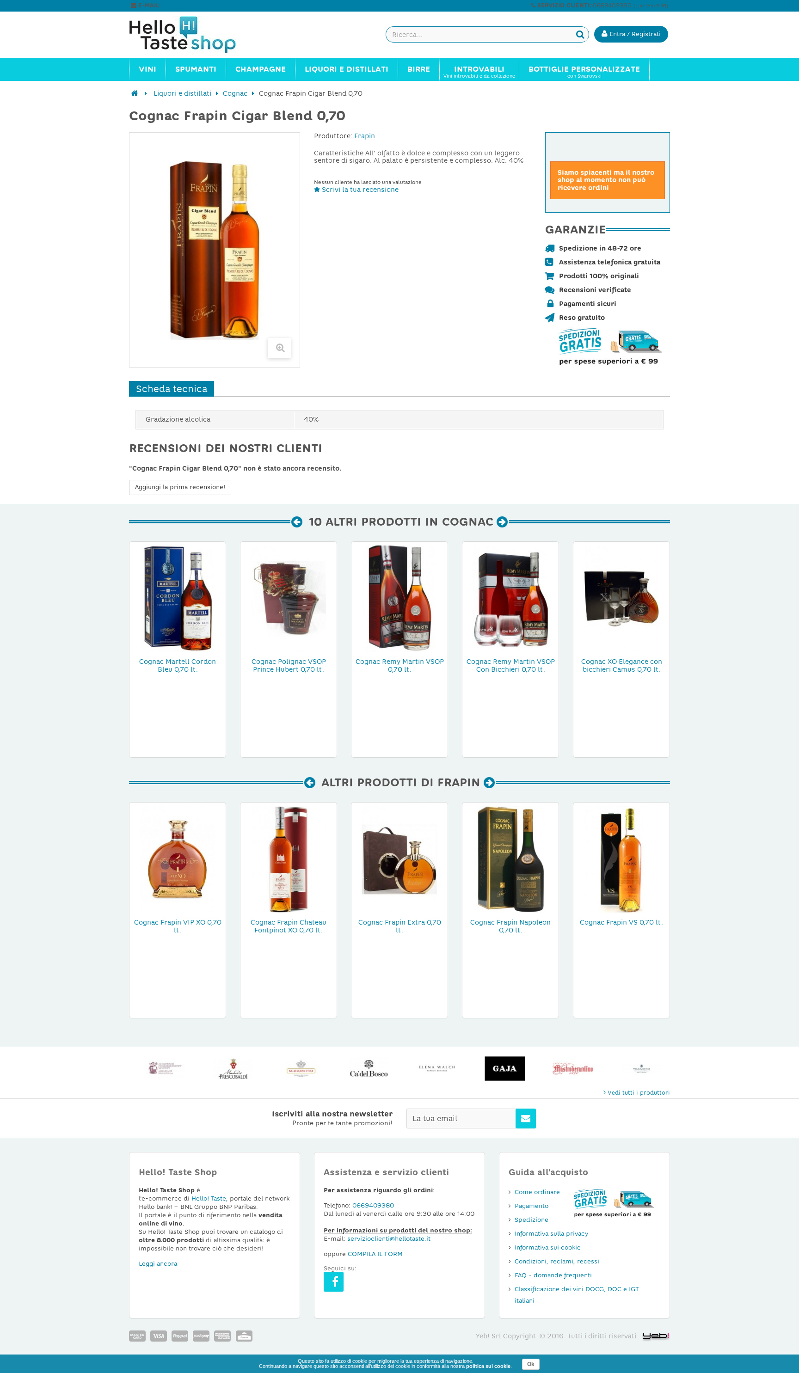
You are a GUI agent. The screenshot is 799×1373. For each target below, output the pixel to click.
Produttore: (333, 136)
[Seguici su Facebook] (334, 1281)
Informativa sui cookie (548, 1247)
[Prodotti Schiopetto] (299, 1068)
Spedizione (531, 1219)
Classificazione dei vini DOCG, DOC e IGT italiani (577, 1295)
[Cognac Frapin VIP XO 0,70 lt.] (177, 859)
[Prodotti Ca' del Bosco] (367, 1068)
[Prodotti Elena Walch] (435, 1068)
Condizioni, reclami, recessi (557, 1261)
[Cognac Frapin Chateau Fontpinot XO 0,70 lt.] (288, 859)
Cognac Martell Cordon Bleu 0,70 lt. (177, 665)
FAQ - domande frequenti (553, 1275)
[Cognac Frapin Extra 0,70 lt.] (399, 859)
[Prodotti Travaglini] (639, 1068)
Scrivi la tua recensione (359, 189)
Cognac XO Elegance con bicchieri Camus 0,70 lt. (621, 665)
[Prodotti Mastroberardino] (571, 1068)
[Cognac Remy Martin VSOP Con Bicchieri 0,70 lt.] (510, 598)
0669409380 (373, 1205)
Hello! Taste (208, 1198)
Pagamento (531, 1205)
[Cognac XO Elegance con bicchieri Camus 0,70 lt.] (621, 598)
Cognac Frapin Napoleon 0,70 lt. (510, 926)
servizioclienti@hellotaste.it (201, 5)
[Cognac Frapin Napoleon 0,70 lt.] (510, 859)
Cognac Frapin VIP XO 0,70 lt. (177, 926)
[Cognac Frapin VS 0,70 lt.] (621, 859)
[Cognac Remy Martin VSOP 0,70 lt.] (399, 598)
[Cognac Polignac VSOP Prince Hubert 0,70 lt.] (288, 598)
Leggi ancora (158, 1263)
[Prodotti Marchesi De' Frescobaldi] (231, 1068)
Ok (531, 1364)
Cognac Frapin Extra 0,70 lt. (399, 926)
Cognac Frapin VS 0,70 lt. (621, 922)
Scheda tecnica (171, 388)
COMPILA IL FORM (375, 1253)
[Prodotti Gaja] (503, 1068)
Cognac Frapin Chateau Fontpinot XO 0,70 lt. (288, 926)
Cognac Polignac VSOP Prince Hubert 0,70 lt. (289, 665)
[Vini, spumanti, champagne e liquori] (134, 93)
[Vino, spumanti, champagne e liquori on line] (191, 34)
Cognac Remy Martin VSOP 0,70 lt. (400, 665)
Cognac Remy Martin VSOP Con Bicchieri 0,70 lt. (511, 665)
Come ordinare (537, 1192)
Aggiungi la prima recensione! (180, 487)
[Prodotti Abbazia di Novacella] (163, 1068)
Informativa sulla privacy (551, 1233)
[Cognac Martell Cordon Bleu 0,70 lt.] (177, 598)
